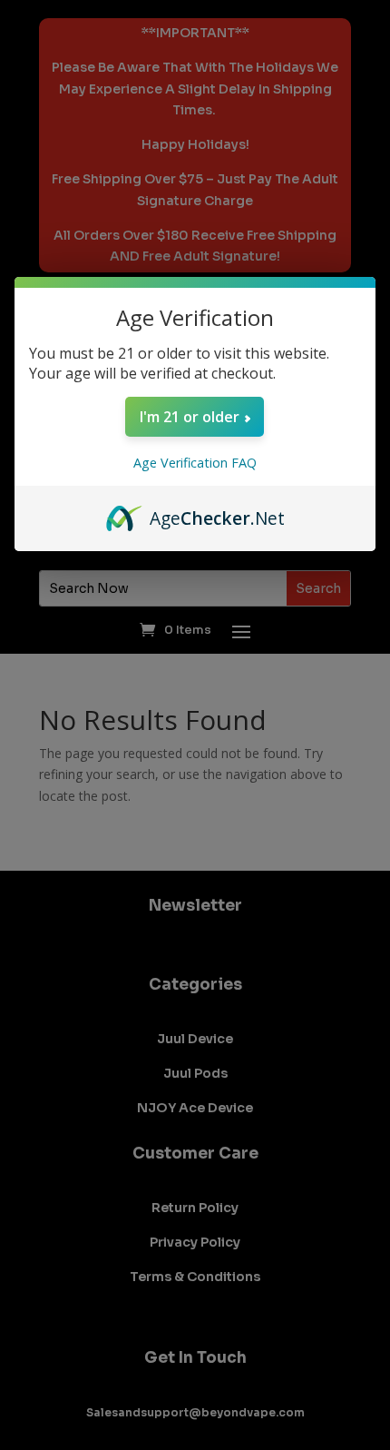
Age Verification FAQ (195, 462)
